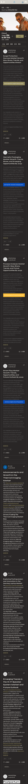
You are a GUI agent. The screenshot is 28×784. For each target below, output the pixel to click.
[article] (14, 97)
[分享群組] (25, 36)
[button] (23, 2)
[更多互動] (10, 135)
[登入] (25, 2)
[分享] (24, 50)
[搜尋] (12, 36)
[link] (3, 44)
